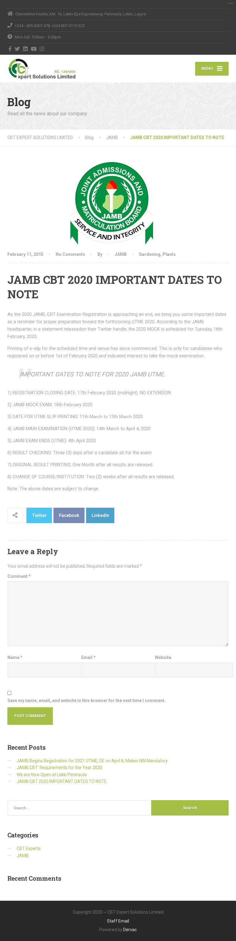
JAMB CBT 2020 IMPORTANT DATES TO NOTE (62, 781)
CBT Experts (29, 848)
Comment (19, 576)
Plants (169, 254)
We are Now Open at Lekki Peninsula (52, 774)
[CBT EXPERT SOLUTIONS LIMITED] (45, 68)
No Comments (70, 254)
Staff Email (118, 921)
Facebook (69, 515)
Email (88, 657)
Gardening (149, 254)
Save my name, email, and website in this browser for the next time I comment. (86, 700)
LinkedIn (100, 515)
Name (14, 657)
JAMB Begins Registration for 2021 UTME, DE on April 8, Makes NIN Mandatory (92, 760)
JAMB (121, 254)
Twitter (39, 515)
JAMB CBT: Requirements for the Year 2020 (59, 767)
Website (163, 657)
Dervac (130, 929)
